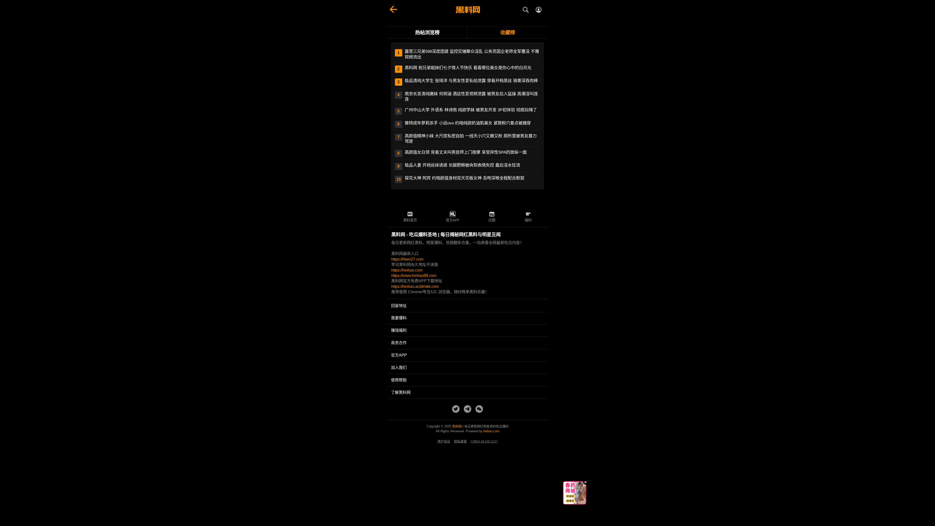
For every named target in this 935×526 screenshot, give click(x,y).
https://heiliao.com (406, 270)
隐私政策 (460, 441)
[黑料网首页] (467, 10)
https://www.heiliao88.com (413, 275)
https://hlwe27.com (407, 259)
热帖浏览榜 (427, 32)
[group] (574, 493)
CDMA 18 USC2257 (484, 441)
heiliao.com (491, 431)
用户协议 (444, 441)
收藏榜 (507, 32)
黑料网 (457, 426)
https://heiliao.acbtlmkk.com (415, 286)
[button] (571, 502)
